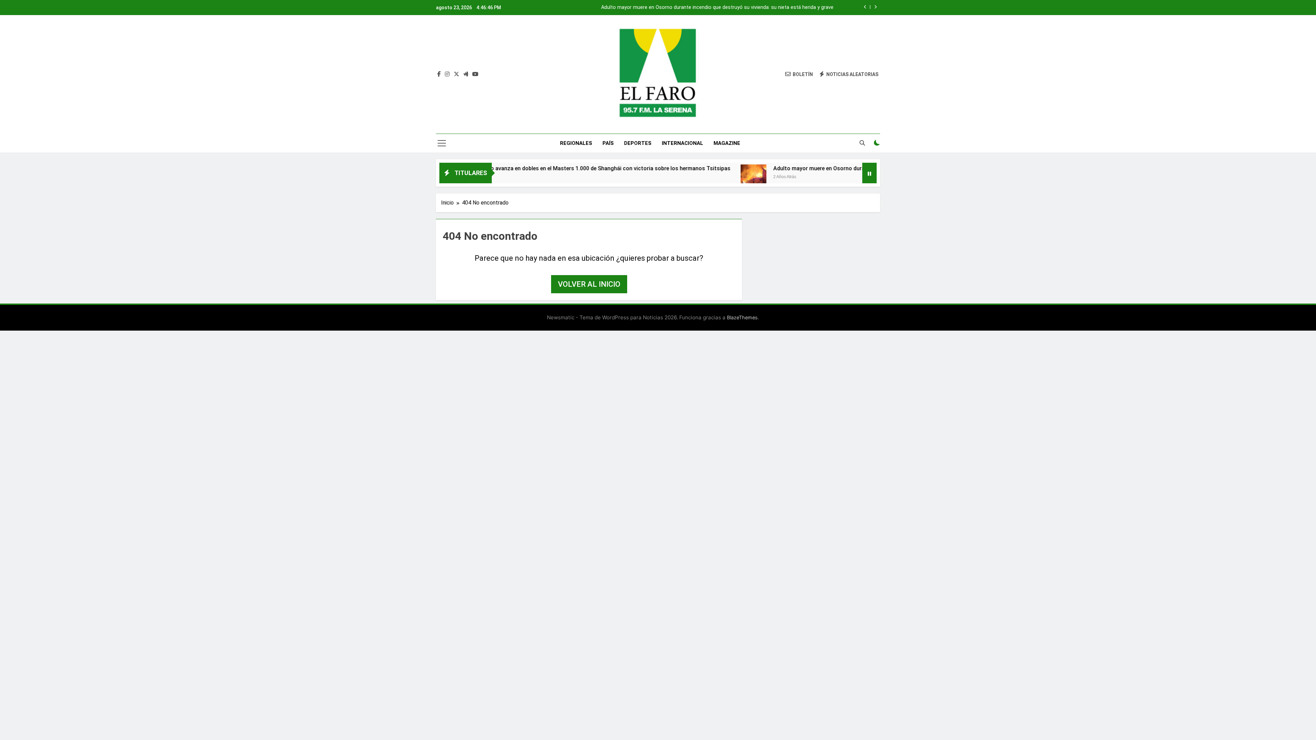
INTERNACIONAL (682, 143)
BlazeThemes (742, 317)
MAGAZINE (727, 143)
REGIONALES (576, 143)
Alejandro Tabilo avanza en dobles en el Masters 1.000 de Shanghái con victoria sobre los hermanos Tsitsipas (558, 168)
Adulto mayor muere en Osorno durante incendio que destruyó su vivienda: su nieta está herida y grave (717, 7)
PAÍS (608, 143)
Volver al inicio (589, 284)
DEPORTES (637, 143)
